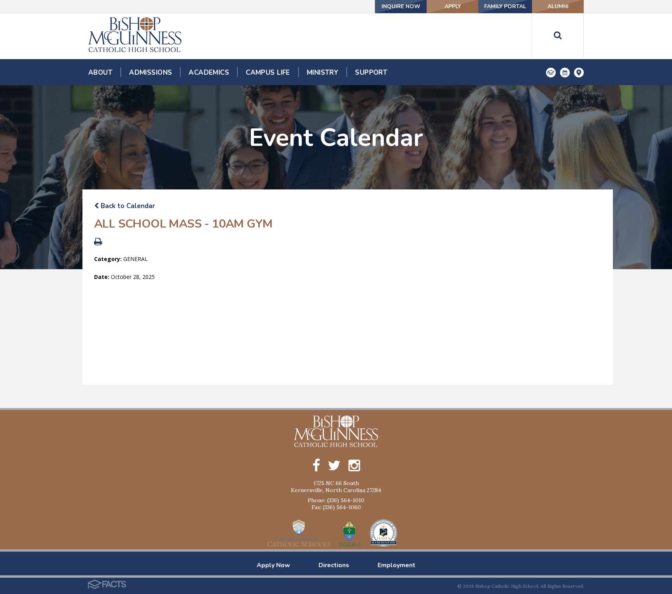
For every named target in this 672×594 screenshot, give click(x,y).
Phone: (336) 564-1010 (336, 500)
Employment (396, 565)
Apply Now (273, 565)
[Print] (98, 242)
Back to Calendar (127, 206)
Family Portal (505, 6)
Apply (452, 6)
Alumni (558, 6)
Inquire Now (401, 6)
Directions (333, 565)
